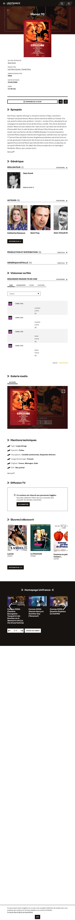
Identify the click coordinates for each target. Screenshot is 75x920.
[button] (63, 391)
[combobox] (23, 294)
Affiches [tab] (12, 382)
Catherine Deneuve (16, 233)
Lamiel (10, 554)
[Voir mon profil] (68, 4)
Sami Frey (34, 233)
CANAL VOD (19, 303)
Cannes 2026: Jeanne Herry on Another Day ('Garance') (36, 612)
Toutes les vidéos (32, 630)
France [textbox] (12, 294)
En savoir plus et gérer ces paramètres (20, 912)
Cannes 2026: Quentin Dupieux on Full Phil (58, 611)
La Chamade (36, 554)
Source (55, 363)
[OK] (37, 917)
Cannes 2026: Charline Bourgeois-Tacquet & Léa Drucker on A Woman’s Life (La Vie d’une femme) (15, 616)
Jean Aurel (12, 63)
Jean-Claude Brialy (62, 233)
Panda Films (26, 69)
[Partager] (61, 102)
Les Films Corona (14, 69)
